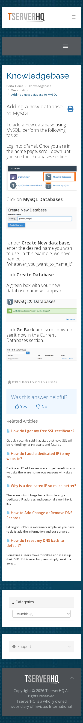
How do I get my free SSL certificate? (42, 431)
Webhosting (19, 90)
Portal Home (15, 86)
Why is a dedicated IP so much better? (43, 485)
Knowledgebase (40, 86)
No (43, 406)
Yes (23, 406)
